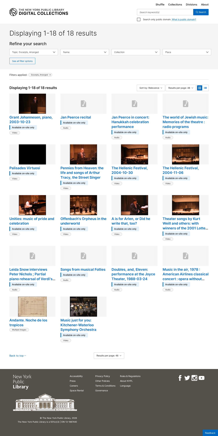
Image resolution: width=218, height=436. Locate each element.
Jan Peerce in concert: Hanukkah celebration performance (130, 122)
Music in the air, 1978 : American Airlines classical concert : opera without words (186, 276)
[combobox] (165, 12)
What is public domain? (184, 19)
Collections (175, 4)
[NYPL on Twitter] (187, 378)
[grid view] (199, 87)
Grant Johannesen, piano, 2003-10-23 (31, 119)
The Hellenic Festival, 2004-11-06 (181, 170)
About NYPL (126, 381)
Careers (74, 385)
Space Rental (77, 390)
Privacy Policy (102, 376)
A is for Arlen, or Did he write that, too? (131, 221)
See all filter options (22, 61)
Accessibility (76, 376)
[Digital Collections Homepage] (38, 12)
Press (72, 381)
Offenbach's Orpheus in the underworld (83, 221)
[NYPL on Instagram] (194, 378)
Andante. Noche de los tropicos (28, 322)
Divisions (191, 4)
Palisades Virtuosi (24, 168)
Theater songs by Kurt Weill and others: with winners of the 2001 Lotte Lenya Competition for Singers (184, 228)
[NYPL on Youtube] (201, 378)
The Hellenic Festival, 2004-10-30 (130, 170)
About (205, 4)
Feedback (210, 433)
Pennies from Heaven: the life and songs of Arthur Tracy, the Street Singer (82, 172)
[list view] (205, 87)
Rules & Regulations (130, 376)
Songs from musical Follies (82, 269)
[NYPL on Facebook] (180, 378)
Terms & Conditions (105, 385)
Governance (101, 390)
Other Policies (102, 381)
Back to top (16, 355)
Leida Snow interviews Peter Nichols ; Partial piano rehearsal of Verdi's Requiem (31, 276)
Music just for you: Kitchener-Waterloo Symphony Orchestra (78, 325)
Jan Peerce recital (75, 117)
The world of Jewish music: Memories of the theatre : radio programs (185, 122)
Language (125, 385)
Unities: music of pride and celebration (31, 221)
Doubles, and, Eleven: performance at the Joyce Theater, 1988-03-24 (133, 274)
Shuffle (160, 4)
